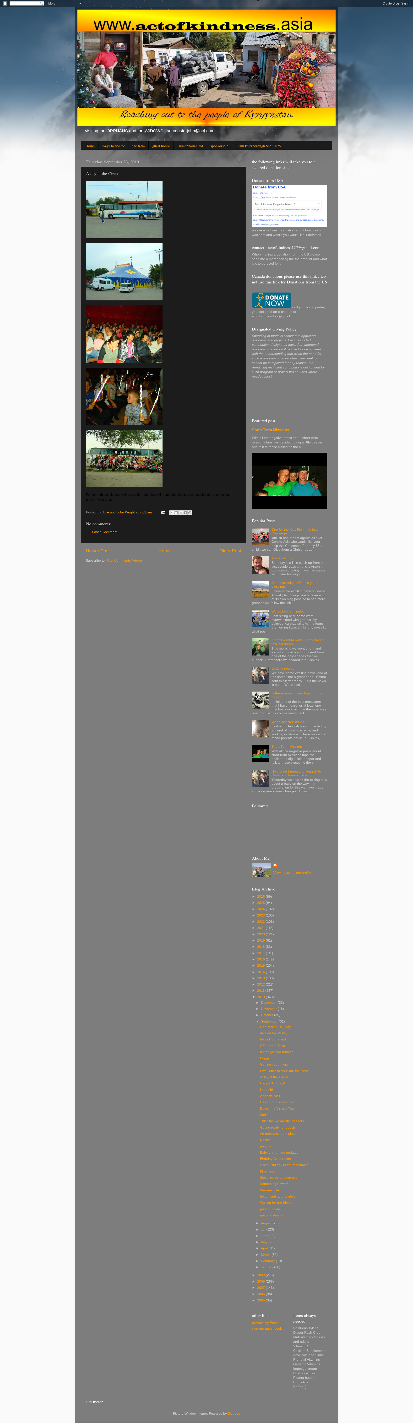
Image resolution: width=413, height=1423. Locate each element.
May (264, 1242)
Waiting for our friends (276, 1202)
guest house (161, 145)
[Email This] (171, 512)
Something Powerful (275, 1184)
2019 (261, 940)
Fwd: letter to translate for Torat (284, 1071)
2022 (261, 921)
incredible (267, 1090)
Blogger (233, 1413)
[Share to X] (180, 512)
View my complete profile (292, 872)
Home (90, 145)
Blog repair (268, 1171)
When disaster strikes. (288, 722)
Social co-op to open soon (279, 1177)
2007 (261, 1288)
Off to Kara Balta (272, 1046)
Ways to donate (113, 145)
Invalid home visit (273, 1039)
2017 (261, 953)
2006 (261, 1294)
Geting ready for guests (278, 1127)
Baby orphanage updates (279, 1152)
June (265, 1236)
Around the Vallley (273, 1033)
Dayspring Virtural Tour (277, 1102)
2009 (261, 1275)
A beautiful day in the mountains (284, 1165)
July (264, 1229)
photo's (265, 1146)
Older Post (230, 550)
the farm (138, 145)
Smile (264, 1115)
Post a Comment (104, 532)
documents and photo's (277, 1196)
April (265, 1248)
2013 (261, 978)
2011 (261, 990)
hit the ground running (276, 1052)
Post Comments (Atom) (124, 560)
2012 (261, 984)
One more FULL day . (276, 1027)
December (269, 1002)
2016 (261, 959)
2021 (261, 928)
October (267, 1015)
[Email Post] (162, 512)
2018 (261, 947)
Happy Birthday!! (272, 1083)
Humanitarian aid (190, 145)
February (268, 1261)
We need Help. (271, 1190)
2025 (261, 903)
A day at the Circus (274, 1077)
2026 (261, 896)
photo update (270, 1209)
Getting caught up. (274, 1064)
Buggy (265, 1058)
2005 (261, 1300)
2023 (261, 915)
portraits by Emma (266, 1323)
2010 (261, 997)
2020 (261, 934)
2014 (261, 972)
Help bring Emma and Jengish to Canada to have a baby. (296, 773)
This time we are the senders (282, 1121)
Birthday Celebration (275, 1159)
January (267, 1267)
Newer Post (98, 550)
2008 (261, 1281)
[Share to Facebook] (185, 512)
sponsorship (219, 145)
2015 (261, 965)
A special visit (270, 1096)
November (269, 1009)
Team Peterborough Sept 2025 (258, 145)
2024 (261, 909)
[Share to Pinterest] (189, 512)
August (266, 1223)
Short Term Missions (270, 430)
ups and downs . (272, 1215)
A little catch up (283, 558)
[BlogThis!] (176, 512)
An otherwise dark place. (278, 1133)
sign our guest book (267, 1328)
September (270, 1021)
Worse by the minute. (288, 611)
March (266, 1255)
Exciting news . (283, 668)
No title (265, 1140)
